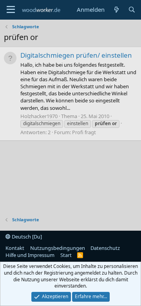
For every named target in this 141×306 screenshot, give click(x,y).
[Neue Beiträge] (116, 9)
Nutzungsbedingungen (57, 247)
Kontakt (14, 247)
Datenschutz (105, 247)
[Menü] (11, 10)
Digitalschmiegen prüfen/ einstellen (76, 55)
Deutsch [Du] (26, 236)
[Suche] (131, 9)
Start (66, 255)
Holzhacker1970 (39, 116)
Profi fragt (84, 132)
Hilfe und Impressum (29, 255)
